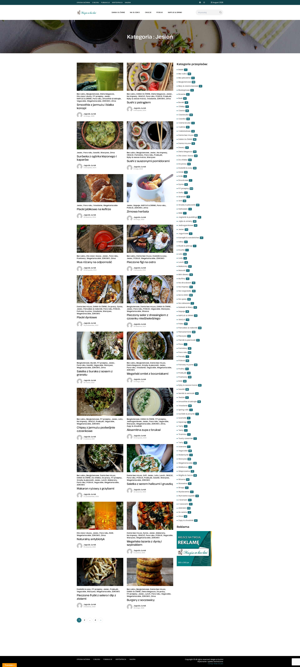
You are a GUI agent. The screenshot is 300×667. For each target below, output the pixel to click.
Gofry (181, 192)
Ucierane (182, 446)
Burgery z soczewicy (141, 600)
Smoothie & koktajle (111, 99)
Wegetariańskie (94, 101)
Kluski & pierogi (185, 246)
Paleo (180, 323)
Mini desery (183, 274)
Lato (120, 419)
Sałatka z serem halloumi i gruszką (150, 484)
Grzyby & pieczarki (150, 365)
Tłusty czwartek (185, 438)
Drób (180, 176)
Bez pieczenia (184, 78)
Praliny (181, 369)
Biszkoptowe (184, 90)
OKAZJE (148, 12)
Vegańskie (81, 101)
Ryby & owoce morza (136, 99)
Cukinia (181, 127)
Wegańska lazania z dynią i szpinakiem (144, 543)
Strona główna (83, 2)
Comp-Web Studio (215, 664)
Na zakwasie (184, 303)
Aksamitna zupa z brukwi (144, 430)
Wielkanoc (183, 467)
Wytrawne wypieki (186, 496)
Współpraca (117, 2)
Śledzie (181, 397)
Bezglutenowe (92, 94)
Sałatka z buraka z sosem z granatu (95, 373)
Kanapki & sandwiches (188, 237)
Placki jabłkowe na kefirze (94, 209)
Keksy (181, 241)
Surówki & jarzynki (186, 414)
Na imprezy (132, 96)
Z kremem (182, 500)
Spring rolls (183, 409)
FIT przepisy (98, 96)
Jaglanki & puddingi (187, 217)
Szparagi (182, 422)
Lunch (104, 480)
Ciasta (181, 110)
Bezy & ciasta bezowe (188, 86)
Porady (181, 356)
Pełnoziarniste (184, 332)
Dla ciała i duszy (84, 96)
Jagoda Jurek (90, 114)
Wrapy (181, 487)
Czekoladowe (184, 131)
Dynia (119, 306)
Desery (181, 147)
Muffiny (181, 278)
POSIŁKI (159, 12)
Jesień (107, 96)
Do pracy (112, 306)
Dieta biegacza (107, 94)
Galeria (128, 2)
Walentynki (183, 455)
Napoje (136, 205)
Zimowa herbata (138, 211)
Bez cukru (81, 94)
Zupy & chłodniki (134, 426)
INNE (180, 213)
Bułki (180, 98)
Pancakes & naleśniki (92, 309)
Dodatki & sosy (160, 256)
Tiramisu (182, 434)
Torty (180, 442)
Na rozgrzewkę (184, 291)
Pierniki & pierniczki (186, 340)
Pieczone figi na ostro (141, 262)
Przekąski (167, 96)
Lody (180, 258)
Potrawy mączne (84, 311)
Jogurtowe (183, 233)
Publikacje (105, 2)
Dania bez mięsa (144, 256)
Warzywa (105, 152)
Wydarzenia (183, 491)
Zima (113, 101)
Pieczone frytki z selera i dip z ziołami (96, 596)
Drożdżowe (183, 180)
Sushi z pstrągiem (139, 102)
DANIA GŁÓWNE (118, 12)
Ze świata (182, 512)
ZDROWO (106, 101)
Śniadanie (151, 99)
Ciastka (182, 119)
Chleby (181, 106)
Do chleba (96, 478)
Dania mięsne (184, 143)
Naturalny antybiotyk (91, 539)
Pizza (180, 344)
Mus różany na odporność (94, 262)
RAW (111, 533)
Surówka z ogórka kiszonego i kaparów (97, 158)
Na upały (182, 299)
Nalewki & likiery (185, 307)
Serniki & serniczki (186, 393)
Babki (180, 69)
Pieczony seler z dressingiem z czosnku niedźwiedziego (147, 316)
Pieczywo (182, 336)
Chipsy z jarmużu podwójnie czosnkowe (96, 429)
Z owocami (183, 504)
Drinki (180, 172)
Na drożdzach (184, 282)
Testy (180, 430)
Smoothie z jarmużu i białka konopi (95, 106)
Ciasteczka (183, 114)
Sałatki (96, 152)
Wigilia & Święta (185, 475)
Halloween (183, 209)
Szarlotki (182, 418)
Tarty (180, 426)
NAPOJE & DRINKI (175, 12)
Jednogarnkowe (134, 421)
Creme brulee (184, 123)
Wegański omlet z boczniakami (147, 373)
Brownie (181, 94)
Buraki (93, 363)
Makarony (112, 480)
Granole (182, 196)
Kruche (181, 250)
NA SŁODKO (135, 12)
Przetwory (81, 258)
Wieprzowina (184, 471)
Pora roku (97, 99)
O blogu (95, 2)
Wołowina (182, 483)
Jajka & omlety (185, 221)
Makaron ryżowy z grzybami (95, 488)
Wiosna (145, 311)
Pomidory (139, 155)
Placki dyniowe (87, 317)
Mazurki (181, 270)
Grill (145, 475)
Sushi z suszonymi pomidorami (148, 161)
